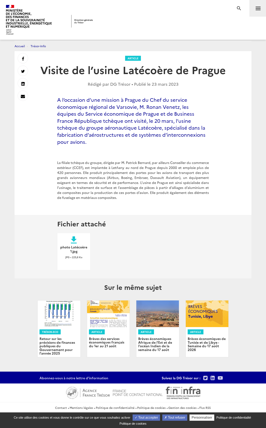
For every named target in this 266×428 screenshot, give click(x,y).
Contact (61, 408)
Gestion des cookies (182, 408)
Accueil (20, 46)
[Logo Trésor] (82, 21)
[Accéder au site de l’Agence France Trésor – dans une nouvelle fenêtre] (88, 392)
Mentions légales (81, 408)
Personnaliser (202, 417)
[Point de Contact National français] (138, 392)
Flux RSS (205, 408)
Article (133, 58)
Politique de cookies (151, 408)
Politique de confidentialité (115, 408)
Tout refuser (176, 417)
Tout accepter (147, 417)
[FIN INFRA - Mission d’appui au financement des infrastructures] (183, 392)
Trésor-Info (38, 46)
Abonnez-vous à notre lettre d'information (73, 378)
